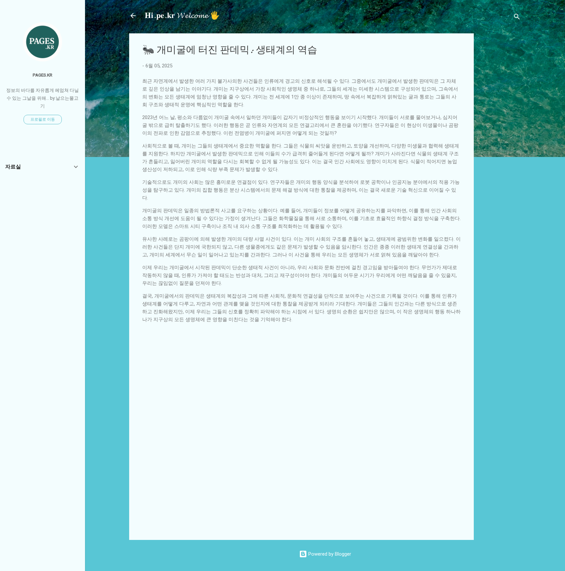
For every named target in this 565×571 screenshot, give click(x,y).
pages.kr (42, 75)
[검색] (517, 18)
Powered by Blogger (329, 554)
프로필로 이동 (42, 119)
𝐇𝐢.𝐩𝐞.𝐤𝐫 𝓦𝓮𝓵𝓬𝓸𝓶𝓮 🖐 (182, 15)
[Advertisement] (522, 131)
